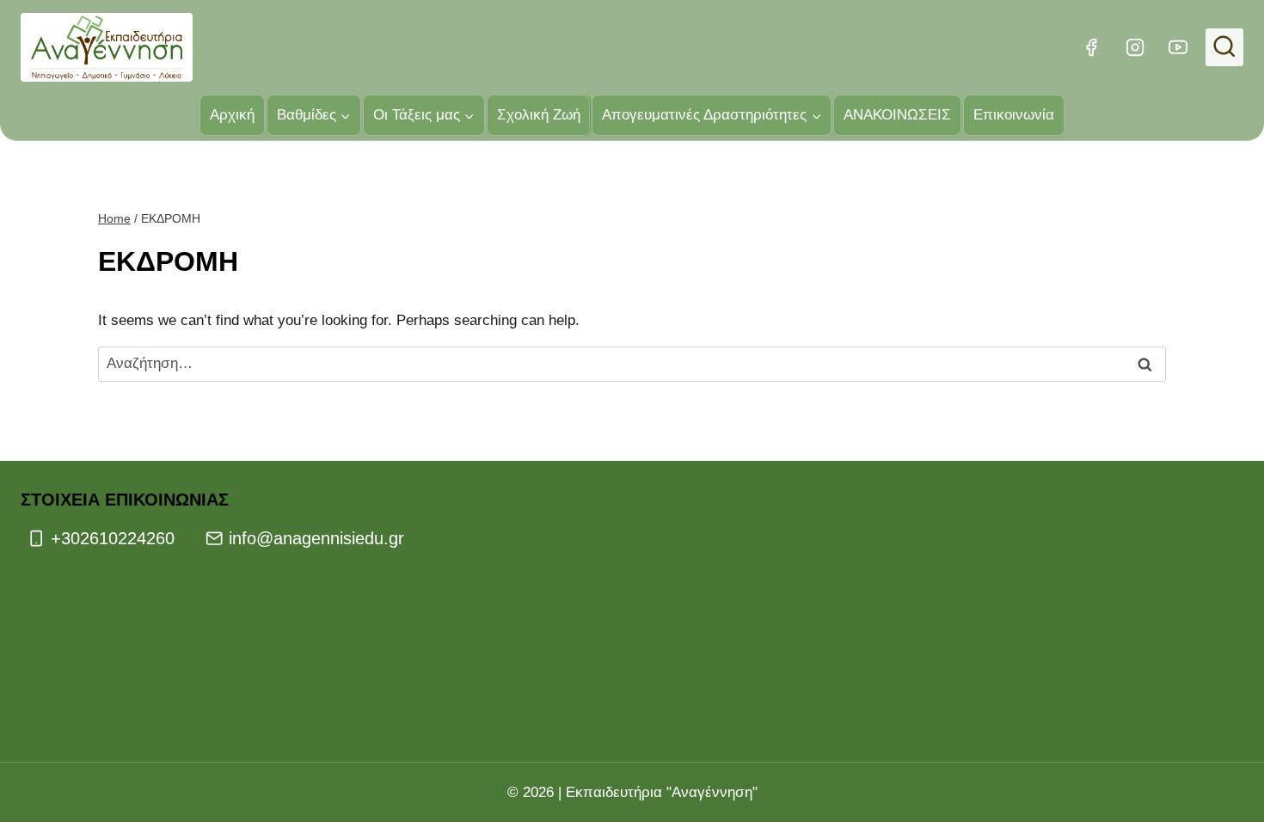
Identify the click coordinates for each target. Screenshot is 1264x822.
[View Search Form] (1224, 47)
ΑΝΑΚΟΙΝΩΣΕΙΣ (897, 115)
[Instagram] (1134, 47)
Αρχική (232, 115)
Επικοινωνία (1013, 115)
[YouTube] (1178, 47)
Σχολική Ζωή (538, 115)
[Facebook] (1091, 47)
